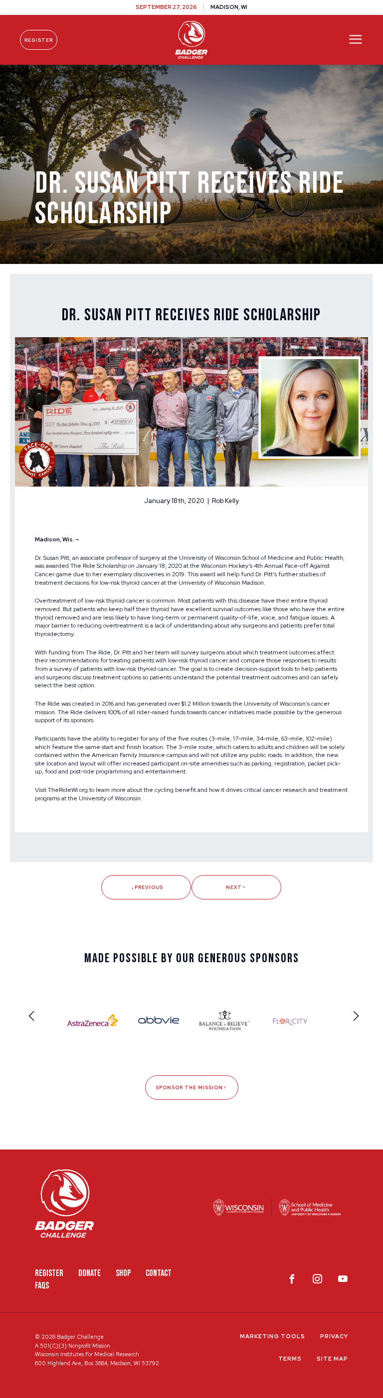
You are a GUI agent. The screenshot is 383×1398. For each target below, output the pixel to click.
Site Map (332, 1358)
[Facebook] (292, 1281)
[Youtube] (343, 1281)
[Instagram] (317, 1281)
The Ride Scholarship (98, 566)
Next (234, 887)
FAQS (42, 1285)
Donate (89, 1273)
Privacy (334, 1336)
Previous (149, 887)
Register (38, 40)
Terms (290, 1358)
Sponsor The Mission (189, 1087)
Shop (123, 1273)
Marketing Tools (272, 1336)
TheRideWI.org (68, 790)
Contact (159, 1273)
